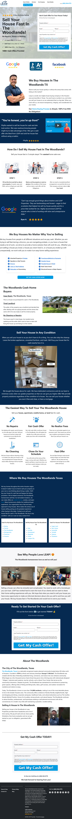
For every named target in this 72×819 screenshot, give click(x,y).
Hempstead (31, 532)
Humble (30, 530)
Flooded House (45, 264)
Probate (25, 258)
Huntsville (54, 530)
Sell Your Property (28, 4)
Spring (6, 526)
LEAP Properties (28, 809)
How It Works (26, 2)
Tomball (54, 532)
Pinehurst (6, 534)
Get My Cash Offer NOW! (35, 277)
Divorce (12, 264)
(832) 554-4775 (67, 3)
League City (31, 538)
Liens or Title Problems (17, 266)
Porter (29, 536)
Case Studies (50, 2)
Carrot (42, 816)
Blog (13, 791)
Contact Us (3, 791)
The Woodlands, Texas (9, 671)
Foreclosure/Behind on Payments (51, 258)
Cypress (54, 534)
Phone (57, 28)
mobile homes (18, 500)
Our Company (41, 2)
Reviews (34, 2)
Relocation (13, 269)
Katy (29, 528)
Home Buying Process (41, 109)
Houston (6, 536)
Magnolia (30, 534)
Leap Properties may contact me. (47, 34)
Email (41, 28)
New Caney (55, 528)
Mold (53, 264)
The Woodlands (8, 530)
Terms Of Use (4, 789)
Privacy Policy (29, 636)
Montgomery (7, 532)
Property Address (43, 23)
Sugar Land (55, 526)
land (2, 502)
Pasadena (54, 536)
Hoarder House (45, 261)
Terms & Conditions (21, 636)
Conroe (6, 528)
